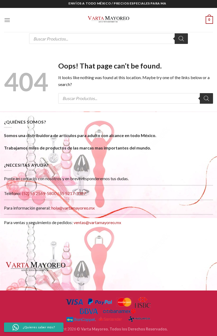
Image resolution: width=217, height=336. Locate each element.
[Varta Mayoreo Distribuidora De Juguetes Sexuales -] (108, 20)
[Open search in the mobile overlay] (108, 38)
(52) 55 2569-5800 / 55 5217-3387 (54, 193)
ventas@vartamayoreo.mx (97, 222)
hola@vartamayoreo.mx (73, 207)
